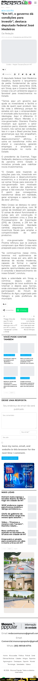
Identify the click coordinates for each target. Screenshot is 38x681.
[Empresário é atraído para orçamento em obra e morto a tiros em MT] (32, 541)
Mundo (32, 661)
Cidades (18, 658)
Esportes (32, 658)
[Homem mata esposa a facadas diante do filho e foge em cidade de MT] (32, 499)
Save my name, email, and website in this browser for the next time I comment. (18, 449)
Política (21, 655)
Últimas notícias (8, 658)
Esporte (25, 661)
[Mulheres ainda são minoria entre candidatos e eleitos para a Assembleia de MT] (11, 371)
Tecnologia (11, 664)
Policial (27, 655)
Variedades (20, 664)
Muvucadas (13, 655)
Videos (28, 664)
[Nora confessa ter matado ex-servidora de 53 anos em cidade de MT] (32, 533)
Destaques (17, 661)
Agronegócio (7, 661)
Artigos (25, 658)
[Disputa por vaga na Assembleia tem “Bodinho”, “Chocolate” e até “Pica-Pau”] (11, 348)
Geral (33, 655)
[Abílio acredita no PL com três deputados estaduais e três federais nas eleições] (27, 348)
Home (5, 655)
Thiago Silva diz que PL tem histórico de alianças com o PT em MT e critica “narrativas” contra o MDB (10, 325)
